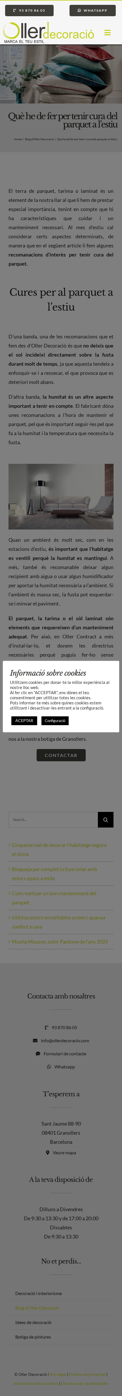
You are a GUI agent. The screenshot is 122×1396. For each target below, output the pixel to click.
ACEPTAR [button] (24, 720)
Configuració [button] (55, 720)
